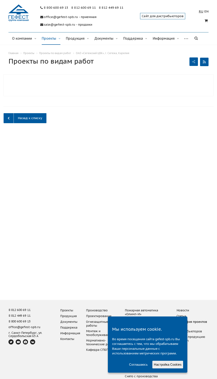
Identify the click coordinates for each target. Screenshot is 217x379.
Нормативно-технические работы (101, 342)
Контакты (67, 339)
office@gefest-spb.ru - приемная (70, 17)
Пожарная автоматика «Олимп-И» (141, 312)
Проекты (49, 38)
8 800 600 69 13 (56, 7)
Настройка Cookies (168, 364)
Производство (97, 310)
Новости (183, 310)
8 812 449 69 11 (111, 7)
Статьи (181, 316)
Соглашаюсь (138, 364)
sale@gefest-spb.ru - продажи (68, 24)
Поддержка (133, 38)
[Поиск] (199, 38)
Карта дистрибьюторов (189, 329)
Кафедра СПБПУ (98, 350)
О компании (22, 38)
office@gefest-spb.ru (24, 327)
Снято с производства (141, 376)
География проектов (192, 322)
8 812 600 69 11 (83, 7)
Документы (104, 38)
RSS (204, 62)
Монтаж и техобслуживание (99, 333)
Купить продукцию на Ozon (191, 339)
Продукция (76, 38)
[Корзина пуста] (206, 20)
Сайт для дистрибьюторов (163, 16)
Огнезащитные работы (97, 323)
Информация (164, 38)
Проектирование (98, 316)
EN (206, 11)
